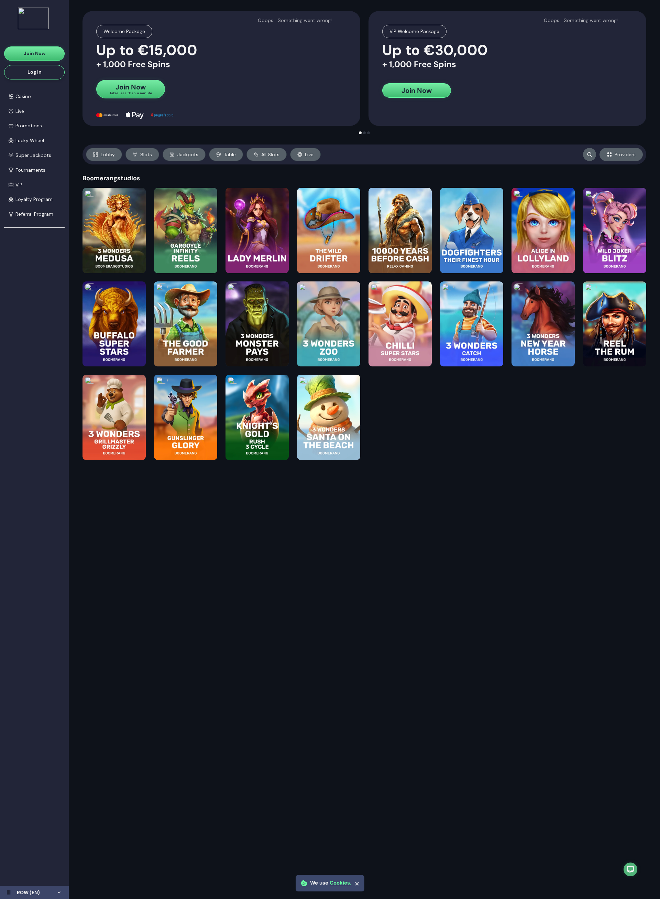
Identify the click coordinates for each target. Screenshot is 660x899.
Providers (625, 154)
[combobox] (34, 892)
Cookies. (340, 883)
